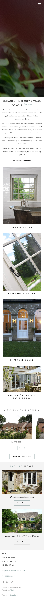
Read (22, 503)
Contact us (8, 565)
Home (5, 553)
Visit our (22, 160)
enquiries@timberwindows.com (13, 570)
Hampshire (16, 442)
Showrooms (8, 557)
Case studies (9, 561)
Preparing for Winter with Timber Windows (22, 536)
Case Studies (22, 456)
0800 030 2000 (11, 576)
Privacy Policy (14, 595)
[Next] (24, 448)
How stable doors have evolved (22, 497)
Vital (12, 590)
